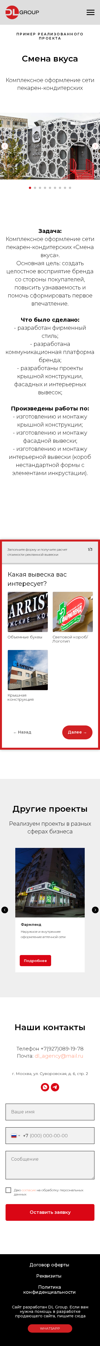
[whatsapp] (45, 1087)
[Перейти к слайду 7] (60, 188)
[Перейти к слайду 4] (45, 188)
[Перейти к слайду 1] (30, 188)
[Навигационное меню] (90, 12)
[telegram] (55, 1087)
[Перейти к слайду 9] (70, 188)
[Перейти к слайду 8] (65, 188)
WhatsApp (50, 1328)
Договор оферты (49, 1265)
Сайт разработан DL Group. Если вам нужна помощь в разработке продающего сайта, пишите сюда (50, 1311)
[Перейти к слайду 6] (55, 188)
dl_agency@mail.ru (59, 1056)
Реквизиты (49, 1276)
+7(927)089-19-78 (62, 1049)
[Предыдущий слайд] (4, 146)
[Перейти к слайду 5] (50, 188)
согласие (29, 1190)
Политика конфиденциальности (49, 1290)
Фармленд (31, 924)
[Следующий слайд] (95, 146)
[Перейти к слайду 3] (40, 188)
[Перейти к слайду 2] (35, 188)
